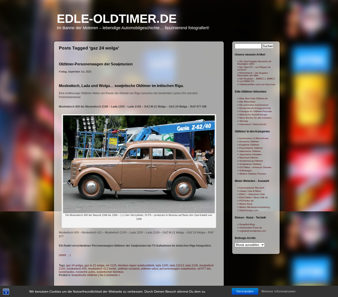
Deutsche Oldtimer (249, 141)
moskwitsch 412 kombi (102, 268)
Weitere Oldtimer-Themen (252, 173)
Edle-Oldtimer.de (117, 18)
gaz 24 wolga (74, 265)
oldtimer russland (128, 268)
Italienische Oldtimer (250, 151)
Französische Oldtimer (251, 148)
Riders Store (245, 204)
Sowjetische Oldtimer (84, 275)
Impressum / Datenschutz (252, 124)
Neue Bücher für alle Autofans (255, 117)
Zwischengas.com (248, 210)
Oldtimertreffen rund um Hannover (257, 84)
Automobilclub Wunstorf (251, 187)
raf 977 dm (204, 268)
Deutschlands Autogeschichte (255, 108)
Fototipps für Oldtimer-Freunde (255, 111)
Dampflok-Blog (247, 224)
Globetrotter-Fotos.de (250, 227)
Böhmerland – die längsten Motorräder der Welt (252, 74)
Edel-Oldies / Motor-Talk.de (253, 197)
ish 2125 (111, 265)
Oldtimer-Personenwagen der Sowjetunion (96, 64)
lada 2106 (191, 265)
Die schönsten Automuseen (254, 105)
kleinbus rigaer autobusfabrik (136, 265)
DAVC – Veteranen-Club (252, 194)
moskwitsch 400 (77, 268)
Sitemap (243, 121)
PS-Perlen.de (246, 200)
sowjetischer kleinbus (110, 272)
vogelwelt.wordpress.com (252, 231)
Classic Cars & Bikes (250, 191)
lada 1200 (162, 265)
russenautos (66, 272)
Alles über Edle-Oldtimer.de (253, 98)
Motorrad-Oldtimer (248, 157)
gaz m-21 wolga (94, 265)
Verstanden (245, 291)
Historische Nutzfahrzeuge (253, 114)
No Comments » (110, 275)
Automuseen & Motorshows (253, 138)
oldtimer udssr (149, 268)
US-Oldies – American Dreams (255, 167)
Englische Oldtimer (249, 144)
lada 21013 (177, 265)
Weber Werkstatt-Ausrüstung (254, 207)
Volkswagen (245, 170)
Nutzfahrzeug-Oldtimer (251, 161)
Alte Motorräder (247, 101)
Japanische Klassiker (250, 154)
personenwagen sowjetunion (178, 268)
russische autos (85, 272)
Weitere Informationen (278, 291)
